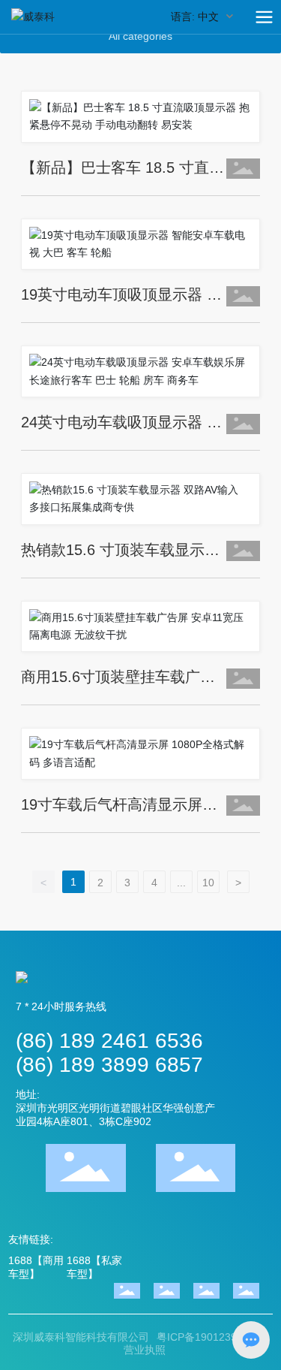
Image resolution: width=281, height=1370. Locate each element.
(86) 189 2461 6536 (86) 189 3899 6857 (109, 1052)
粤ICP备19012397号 (205, 1337)
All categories (140, 36)
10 (208, 883)
